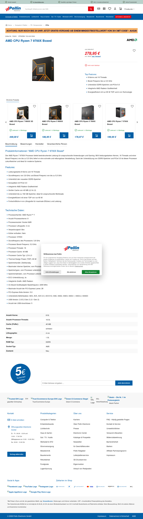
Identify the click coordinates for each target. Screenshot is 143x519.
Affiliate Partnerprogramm (116, 450)
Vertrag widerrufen (16, 454)
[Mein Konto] (115, 8)
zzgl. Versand (96, 56)
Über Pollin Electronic (81, 424)
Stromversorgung (47, 446)
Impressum (111, 455)
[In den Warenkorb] (31, 135)
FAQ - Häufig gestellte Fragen (118, 419)
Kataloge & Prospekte (81, 437)
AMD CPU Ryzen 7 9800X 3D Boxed (21, 122)
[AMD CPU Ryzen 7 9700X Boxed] (43, 68)
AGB (134, 516)
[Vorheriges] (5, 122)
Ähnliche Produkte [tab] (12, 100)
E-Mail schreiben (17, 420)
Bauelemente (45, 455)
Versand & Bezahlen (114, 433)
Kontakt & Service (113, 424)
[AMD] (132, 41)
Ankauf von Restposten (82, 468)
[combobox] (56, 8)
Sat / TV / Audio (46, 437)
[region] (43, 69)
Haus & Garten (46, 433)
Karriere (76, 419)
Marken (109, 446)
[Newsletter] (98, 8)
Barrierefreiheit (112, 441)
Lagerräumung (46, 468)
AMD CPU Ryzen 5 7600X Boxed (85, 122)
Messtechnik (45, 450)
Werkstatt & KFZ (46, 441)
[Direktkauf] (104, 8)
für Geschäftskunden (81, 446)
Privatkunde (128, 9)
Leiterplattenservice (81, 455)
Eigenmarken (78, 464)
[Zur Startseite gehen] (13, 8)
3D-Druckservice (79, 459)
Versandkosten (48, 501)
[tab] (11, 144)
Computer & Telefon (48, 419)
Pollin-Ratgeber (79, 450)
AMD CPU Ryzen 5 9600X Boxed (52, 122)
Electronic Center (80, 433)
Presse (76, 428)
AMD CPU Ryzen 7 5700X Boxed (117, 122)
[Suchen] (91, 8)
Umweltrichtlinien (113, 428)
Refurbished (45, 459)
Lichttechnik (45, 428)
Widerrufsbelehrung (114, 437)
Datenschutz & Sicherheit (119, 516)
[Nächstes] (137, 122)
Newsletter (77, 441)
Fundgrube (44, 464)
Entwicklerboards (47, 424)
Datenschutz (54, 387)
